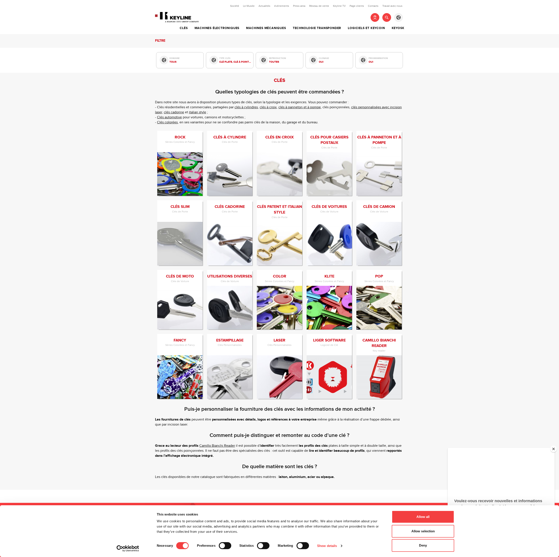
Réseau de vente (319, 5)
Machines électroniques (217, 28)
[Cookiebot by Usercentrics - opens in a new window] (128, 548)
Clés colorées (167, 122)
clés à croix (268, 107)
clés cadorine (174, 112)
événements (281, 5)
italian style (197, 112)
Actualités (264, 5)
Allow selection (423, 531)
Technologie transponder (317, 28)
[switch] (225, 545)
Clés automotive (169, 117)
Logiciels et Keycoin (366, 28)
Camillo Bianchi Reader (217, 446)
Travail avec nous (392, 5)
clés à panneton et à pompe (299, 107)
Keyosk (398, 28)
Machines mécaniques (266, 28)
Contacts (373, 5)
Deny (423, 545)
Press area (299, 5)
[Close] (553, 449)
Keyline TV (339, 5)
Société (234, 5)
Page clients (357, 5)
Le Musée (249, 5)
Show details (327, 546)
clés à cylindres (246, 107)
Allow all (423, 517)
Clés (184, 28)
